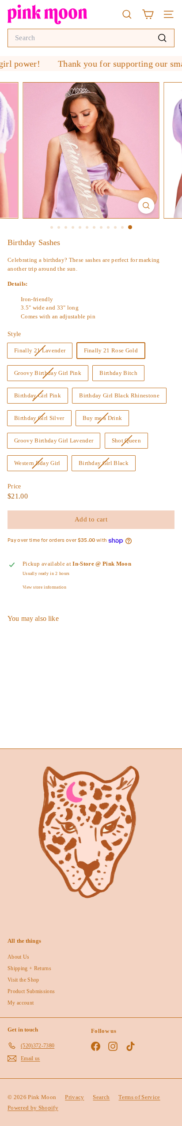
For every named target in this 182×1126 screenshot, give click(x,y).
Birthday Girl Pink (41, 397)
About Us (19, 957)
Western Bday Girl (40, 465)
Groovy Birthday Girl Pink (51, 375)
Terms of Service (139, 1097)
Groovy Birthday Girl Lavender (53, 440)
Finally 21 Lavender (43, 352)
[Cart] (147, 14)
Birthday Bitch (118, 373)
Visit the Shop (23, 980)
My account (21, 1003)
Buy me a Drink (106, 420)
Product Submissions (31, 991)
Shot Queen (130, 442)
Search (101, 1097)
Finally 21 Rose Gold (111, 350)
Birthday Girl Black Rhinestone (119, 395)
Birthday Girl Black (107, 465)
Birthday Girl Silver (42, 420)
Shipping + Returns (29, 968)
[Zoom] (146, 205)
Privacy (74, 1097)
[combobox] (91, 38)
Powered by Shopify (33, 1107)
